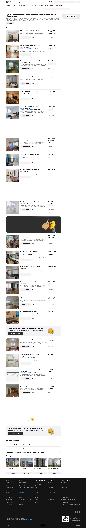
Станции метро (64, 487)
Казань (36, 489)
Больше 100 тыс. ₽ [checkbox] (13, 229)
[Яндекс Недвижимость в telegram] (79, 512)
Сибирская (50, 484)
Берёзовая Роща (51, 487)
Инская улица (8, 484)
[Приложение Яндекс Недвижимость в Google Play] (75, 520)
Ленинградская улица (24, 62)
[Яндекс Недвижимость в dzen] (77, 512)
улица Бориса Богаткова (24, 203)
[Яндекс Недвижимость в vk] (75, 512)
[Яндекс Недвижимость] (13, 2)
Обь (36, 500)
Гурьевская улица (23, 268)
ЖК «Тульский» (23, 157)
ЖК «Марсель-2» (23, 254)
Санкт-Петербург (38, 484)
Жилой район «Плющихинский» (26, 48)
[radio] (35, 419)
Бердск (36, 499)
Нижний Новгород (38, 490)
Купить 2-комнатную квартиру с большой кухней (70, 504)
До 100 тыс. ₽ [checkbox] (35, 226)
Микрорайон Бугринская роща (25, 490)
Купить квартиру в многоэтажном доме (68, 499)
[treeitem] (9, 5)
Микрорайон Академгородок (24, 489)
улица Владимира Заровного (25, 253)
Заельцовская (50, 485)
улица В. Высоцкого (24, 47)
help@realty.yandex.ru (29, 519)
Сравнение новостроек (65, 489)
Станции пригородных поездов (67, 484)
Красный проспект (9, 487)
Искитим (36, 502)
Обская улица (22, 386)
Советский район (22, 485)
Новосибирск (37, 485)
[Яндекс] (78, 525)
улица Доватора (23, 140)
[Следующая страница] (37, 419)
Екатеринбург (37, 487)
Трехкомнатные (9, 504)
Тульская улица (23, 156)
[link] (78, 2)
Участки (20, 497)
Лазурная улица (23, 283)
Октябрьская (50, 482)
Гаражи (20, 502)
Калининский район (23, 482)
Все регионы (63, 482)
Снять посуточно (51, 499)
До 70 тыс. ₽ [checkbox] (26, 226)
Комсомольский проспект (11, 485)
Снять (49, 497)
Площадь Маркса (51, 490)
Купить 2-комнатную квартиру (67, 500)
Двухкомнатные (9, 497)
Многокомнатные (9, 502)
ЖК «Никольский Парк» (24, 357)
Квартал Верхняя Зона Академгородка (26, 487)
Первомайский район (23, 484)
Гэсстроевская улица (36, 77)
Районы (62, 485)
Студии (7, 500)
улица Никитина (23, 171)
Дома (20, 500)
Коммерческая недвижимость (25, 499)
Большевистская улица (24, 108)
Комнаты (21, 504)
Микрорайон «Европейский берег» (26, 109)
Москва (36, 482)
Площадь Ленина (51, 489)
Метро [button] (67, 9)
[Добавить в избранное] (33, 37)
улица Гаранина (23, 356)
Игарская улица (9, 482)
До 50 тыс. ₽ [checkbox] (19, 226)
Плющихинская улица (24, 371)
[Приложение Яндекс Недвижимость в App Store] (73, 520)
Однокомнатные (9, 499)
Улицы (62, 490)
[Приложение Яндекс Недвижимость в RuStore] (79, 520)
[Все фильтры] (7, 9)
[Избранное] (49, 2)
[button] (52, 2)
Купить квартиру (64, 497)
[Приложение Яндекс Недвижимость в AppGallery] (77, 520)
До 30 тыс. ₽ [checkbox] (11, 226)
